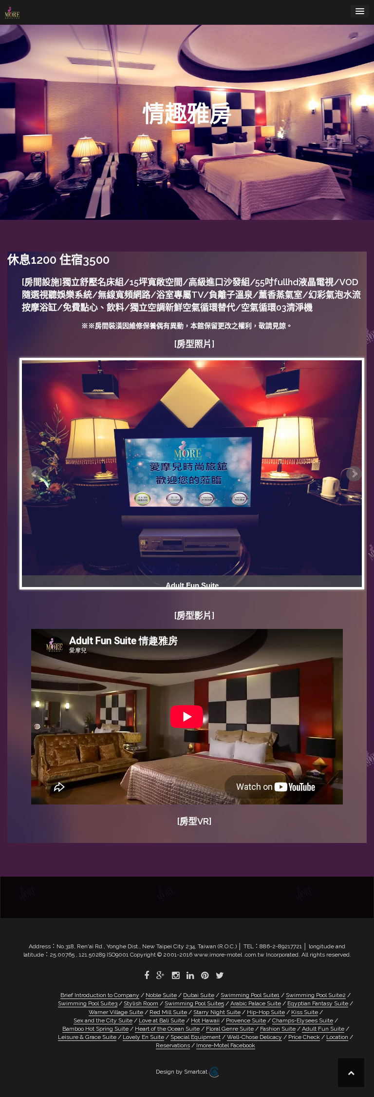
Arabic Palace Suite (255, 1003)
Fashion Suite (278, 1028)
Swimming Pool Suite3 (87, 1003)
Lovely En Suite (143, 1037)
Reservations (173, 1045)
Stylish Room (141, 1003)
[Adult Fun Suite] (192, 473)
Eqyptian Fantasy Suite (317, 1003)
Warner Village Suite (116, 1012)
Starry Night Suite (217, 1012)
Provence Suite (246, 1020)
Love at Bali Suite (162, 1020)
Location (337, 1037)
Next (354, 474)
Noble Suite (161, 995)
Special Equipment (195, 1037)
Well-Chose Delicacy (254, 1037)
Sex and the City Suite (103, 1020)
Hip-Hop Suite (266, 1012)
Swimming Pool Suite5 (194, 1003)
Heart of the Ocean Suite (167, 1028)
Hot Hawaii (205, 1020)
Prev (34, 474)
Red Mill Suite (168, 1012)
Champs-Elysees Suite (302, 1020)
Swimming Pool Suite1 (250, 995)
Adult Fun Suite (323, 1028)
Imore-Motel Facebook (225, 1045)
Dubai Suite (198, 995)
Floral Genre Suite (230, 1028)
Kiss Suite (304, 1012)
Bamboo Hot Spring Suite (95, 1028)
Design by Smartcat (182, 1072)
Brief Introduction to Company (99, 995)
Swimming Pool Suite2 (316, 995)
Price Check (304, 1037)
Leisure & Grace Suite (87, 1037)
